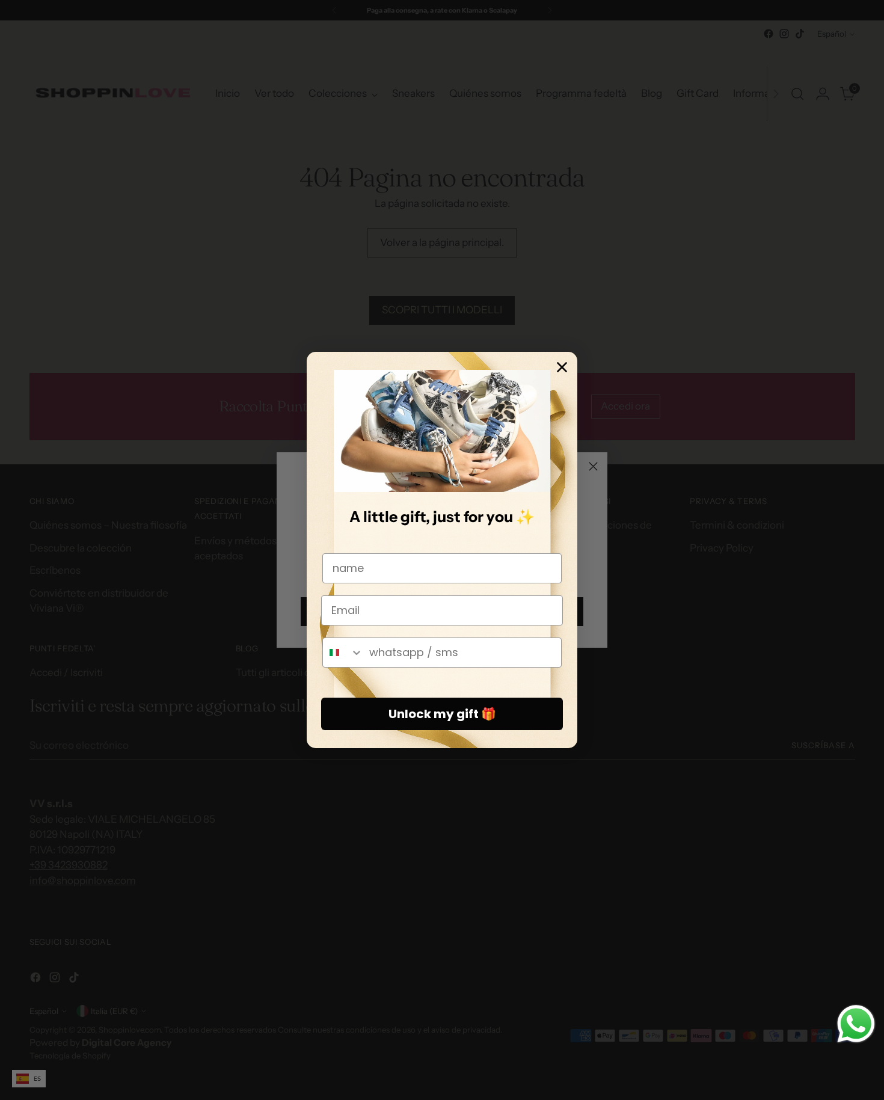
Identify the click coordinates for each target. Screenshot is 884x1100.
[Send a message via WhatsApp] (856, 1024)
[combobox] (343, 652)
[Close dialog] (561, 367)
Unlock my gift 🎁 (442, 713)
